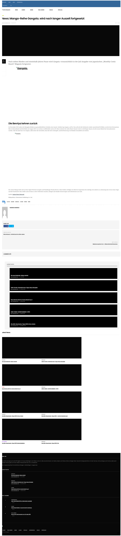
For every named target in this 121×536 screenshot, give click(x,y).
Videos (51, 9)
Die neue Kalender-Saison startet (19, 275)
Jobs (14, 2)
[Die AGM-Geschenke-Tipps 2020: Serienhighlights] (22, 429)
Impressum (4, 2)
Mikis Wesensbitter (14, 277)
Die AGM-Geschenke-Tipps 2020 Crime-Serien (23, 324)
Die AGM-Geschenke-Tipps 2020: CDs (50, 443)
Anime (31, 9)
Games (23, 9)
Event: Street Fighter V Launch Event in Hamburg (21, 507)
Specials (60, 9)
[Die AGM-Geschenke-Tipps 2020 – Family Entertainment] (61, 402)
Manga (25, 201)
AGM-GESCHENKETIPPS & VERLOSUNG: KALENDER (21, 501)
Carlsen (12, 201)
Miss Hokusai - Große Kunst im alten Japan (14, 234)
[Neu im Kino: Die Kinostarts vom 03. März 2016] (7, 514)
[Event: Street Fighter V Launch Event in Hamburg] (7, 508)
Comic (20, 530)
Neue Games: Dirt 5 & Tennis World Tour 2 (21, 300)
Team (9, 2)
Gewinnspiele (19, 2)
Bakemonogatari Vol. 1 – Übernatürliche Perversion (105, 244)
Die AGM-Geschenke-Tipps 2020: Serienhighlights (13, 443)
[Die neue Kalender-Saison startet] (63, 273)
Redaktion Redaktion (6, 22)
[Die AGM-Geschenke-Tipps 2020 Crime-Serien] (63, 322)
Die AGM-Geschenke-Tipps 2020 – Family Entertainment (55, 416)
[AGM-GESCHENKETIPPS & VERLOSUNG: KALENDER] (7, 501)
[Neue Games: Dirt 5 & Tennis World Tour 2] (63, 297)
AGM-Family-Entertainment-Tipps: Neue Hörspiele (24, 287)
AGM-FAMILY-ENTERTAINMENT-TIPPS (20, 312)
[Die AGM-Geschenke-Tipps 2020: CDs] (61, 429)
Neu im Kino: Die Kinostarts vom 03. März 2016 (21, 514)
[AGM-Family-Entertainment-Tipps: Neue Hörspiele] (63, 285)
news (29, 201)
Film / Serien (41, 9)
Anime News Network (18, 194)
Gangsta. (17, 201)
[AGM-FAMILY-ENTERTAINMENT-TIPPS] (63, 310)
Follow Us (5, 5)
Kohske (21, 201)
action (8, 201)
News (16, 9)
